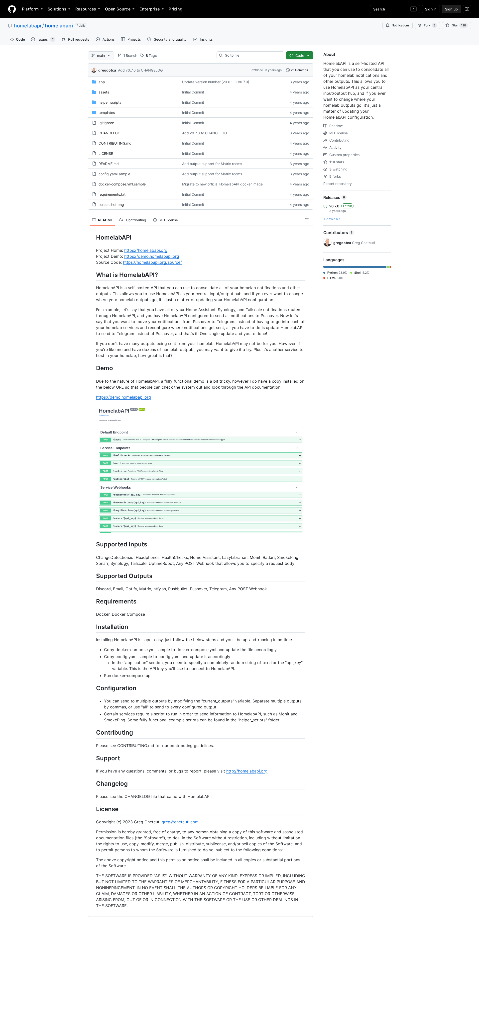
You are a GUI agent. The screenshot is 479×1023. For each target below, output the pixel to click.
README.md (109, 164)
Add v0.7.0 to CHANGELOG (140, 70)
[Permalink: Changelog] (92, 783)
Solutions (57, 8)
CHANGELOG (109, 133)
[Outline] (307, 220)
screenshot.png (111, 204)
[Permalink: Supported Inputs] (92, 544)
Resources (85, 8)
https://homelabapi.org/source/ (152, 262)
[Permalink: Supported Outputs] (92, 575)
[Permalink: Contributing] (92, 732)
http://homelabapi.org (246, 770)
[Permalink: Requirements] (92, 601)
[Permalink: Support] (92, 758)
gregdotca (107, 70)
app (102, 82)
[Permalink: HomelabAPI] (92, 237)
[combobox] (252, 55)
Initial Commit (193, 92)
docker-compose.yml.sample (122, 184)
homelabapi (27, 26)
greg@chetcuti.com (180, 821)
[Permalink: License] (92, 808)
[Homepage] (12, 9)
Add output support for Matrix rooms (212, 164)
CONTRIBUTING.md (115, 143)
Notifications (400, 25)
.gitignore (106, 123)
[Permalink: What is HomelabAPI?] (92, 274)
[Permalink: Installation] (92, 626)
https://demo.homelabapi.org (151, 256)
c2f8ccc (257, 70)
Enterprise (149, 8)
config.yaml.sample (114, 174)
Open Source (117, 8)
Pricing (175, 8)
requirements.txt (112, 194)
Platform (30, 8)
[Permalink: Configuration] (92, 687)
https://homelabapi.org (145, 250)
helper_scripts (110, 102)
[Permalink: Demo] (92, 368)
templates (107, 112)
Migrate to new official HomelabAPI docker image (222, 184)
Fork (429, 25)
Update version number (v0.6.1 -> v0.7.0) (215, 82)
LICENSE (106, 153)
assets (104, 92)
